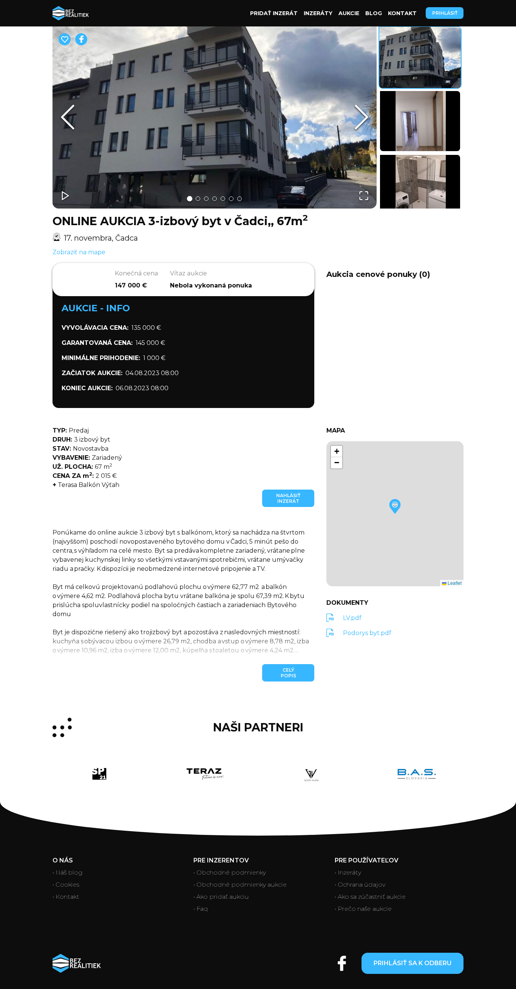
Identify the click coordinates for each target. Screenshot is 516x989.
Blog (373, 13)
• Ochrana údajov (360, 884)
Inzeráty (318, 13)
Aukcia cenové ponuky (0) (378, 274)
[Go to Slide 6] (231, 198)
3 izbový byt (81, 439)
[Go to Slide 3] (206, 198)
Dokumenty (347, 602)
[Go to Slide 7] (239, 198)
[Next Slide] (361, 117)
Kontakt (402, 13)
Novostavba (80, 448)
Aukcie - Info (96, 308)
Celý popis (288, 672)
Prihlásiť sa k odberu (412, 963)
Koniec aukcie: (87, 388)
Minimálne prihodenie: (101, 358)
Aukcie (348, 13)
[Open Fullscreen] (364, 196)
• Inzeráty (348, 872)
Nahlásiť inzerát (288, 498)
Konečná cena (136, 273)
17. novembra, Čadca (101, 238)
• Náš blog (68, 872)
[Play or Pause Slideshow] (65, 196)
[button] (215, 117)
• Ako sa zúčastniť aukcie (370, 896)
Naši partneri (258, 727)
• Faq (200, 908)
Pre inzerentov (221, 860)
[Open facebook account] (341, 963)
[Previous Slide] (68, 117)
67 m (82, 466)
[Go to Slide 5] (223, 198)
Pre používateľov (367, 860)
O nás (63, 860)
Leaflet (454, 582)
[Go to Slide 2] (198, 198)
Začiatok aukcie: (92, 373)
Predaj (71, 430)
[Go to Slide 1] (189, 198)
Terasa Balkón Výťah (86, 484)
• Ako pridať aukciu (221, 896)
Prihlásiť (444, 13)
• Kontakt (66, 896)
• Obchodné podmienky (229, 872)
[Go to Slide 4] (214, 198)
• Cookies (66, 884)
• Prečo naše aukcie (363, 908)
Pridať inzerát (274, 13)
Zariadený (87, 457)
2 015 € (85, 475)
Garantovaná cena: (97, 342)
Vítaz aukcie (188, 273)
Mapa (335, 430)
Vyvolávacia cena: (95, 327)
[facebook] (81, 39)
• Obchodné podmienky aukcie (240, 884)
